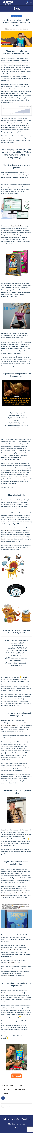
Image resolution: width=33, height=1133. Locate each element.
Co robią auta (8, 530)
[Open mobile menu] (31, 2)
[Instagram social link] (17, 1128)
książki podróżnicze (17, 226)
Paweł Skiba (11, 29)
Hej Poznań (11, 962)
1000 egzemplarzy (9, 1085)
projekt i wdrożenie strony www (11, 725)
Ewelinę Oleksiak (6, 539)
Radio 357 (13, 950)
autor (20, 1085)
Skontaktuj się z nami (16, 1124)
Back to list (16, 1106)
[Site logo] (7, 2)
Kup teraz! (16, 1076)
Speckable (7, 975)
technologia (16, 16)
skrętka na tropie (20, 1089)
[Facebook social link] (3, 1098)
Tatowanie (4, 950)
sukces (6, 1093)
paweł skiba (7, 1089)
